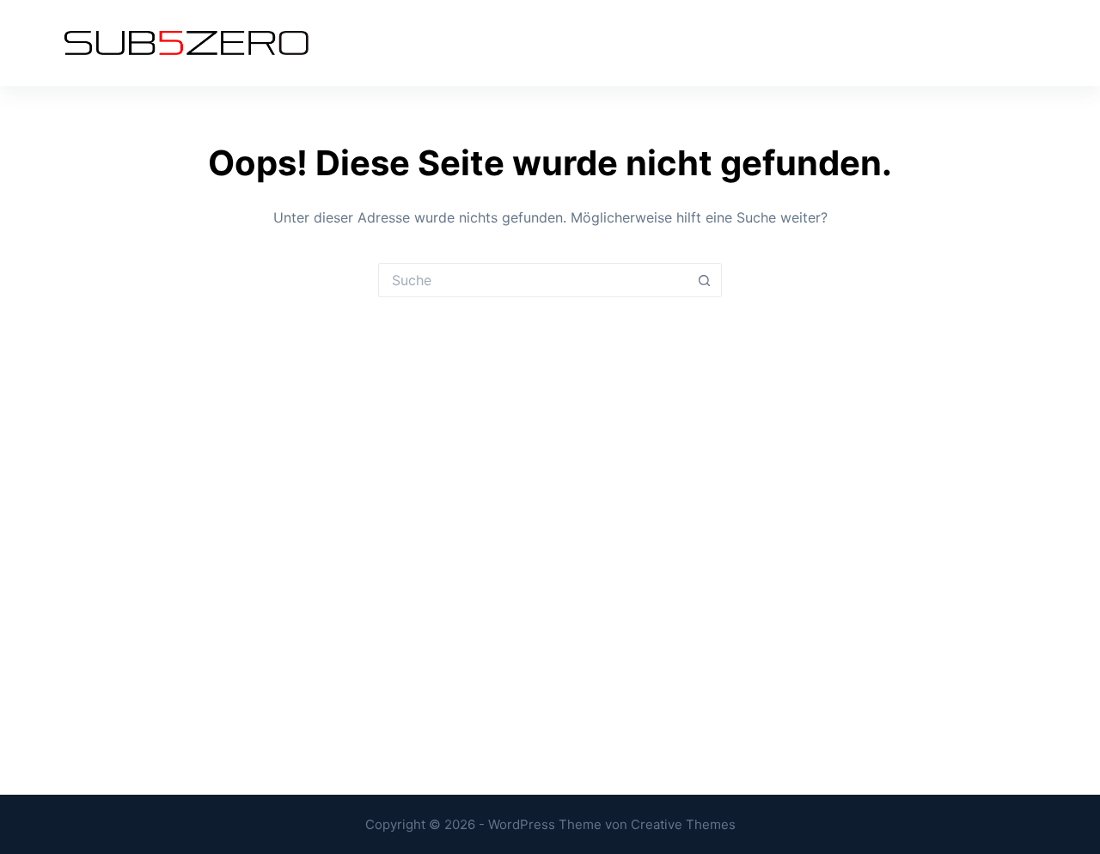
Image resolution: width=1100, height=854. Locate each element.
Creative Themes (683, 824)
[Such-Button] (705, 280)
